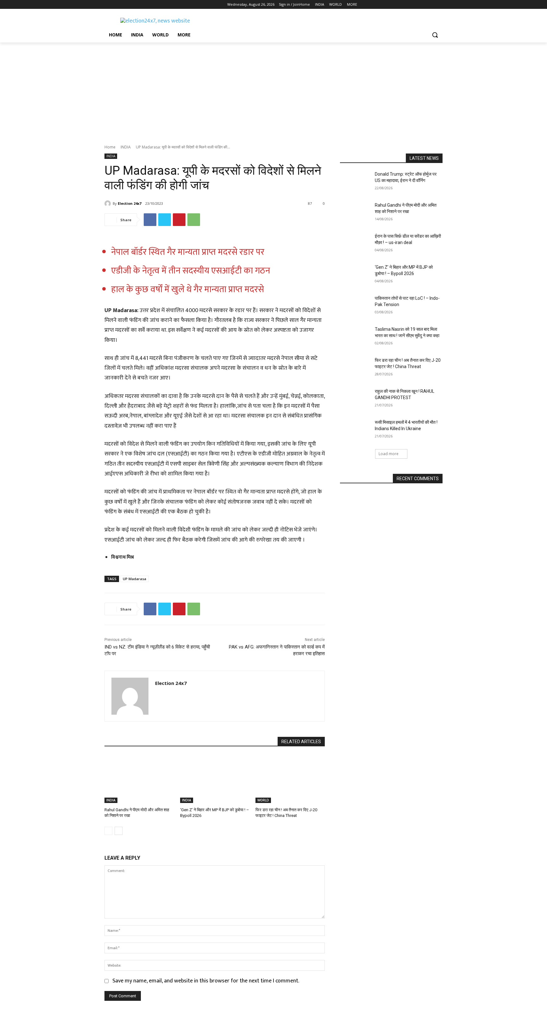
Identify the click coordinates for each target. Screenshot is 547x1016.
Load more (389, 453)
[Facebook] (108, 4)
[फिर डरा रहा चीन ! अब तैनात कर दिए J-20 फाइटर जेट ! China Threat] (290, 779)
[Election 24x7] (108, 203)
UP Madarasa (134, 578)
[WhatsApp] (193, 219)
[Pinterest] (179, 219)
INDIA (126, 147)
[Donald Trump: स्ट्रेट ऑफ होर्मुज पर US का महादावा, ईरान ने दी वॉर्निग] (355, 182)
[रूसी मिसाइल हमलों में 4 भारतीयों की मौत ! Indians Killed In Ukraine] (355, 430)
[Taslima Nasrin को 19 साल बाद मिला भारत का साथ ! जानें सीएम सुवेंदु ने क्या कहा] (355, 337)
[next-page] (119, 831)
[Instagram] (117, 4)
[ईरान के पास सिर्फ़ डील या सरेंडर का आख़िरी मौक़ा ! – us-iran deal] (355, 244)
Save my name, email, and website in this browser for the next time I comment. (205, 981)
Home (110, 147)
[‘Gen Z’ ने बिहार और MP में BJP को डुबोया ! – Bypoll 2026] (214, 779)
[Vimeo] (134, 4)
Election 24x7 (129, 203)
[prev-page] (108, 831)
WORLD (263, 800)
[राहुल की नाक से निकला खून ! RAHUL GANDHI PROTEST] (355, 399)
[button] (435, 34)
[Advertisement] (273, 90)
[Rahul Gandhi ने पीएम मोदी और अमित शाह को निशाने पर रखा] (139, 779)
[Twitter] (125, 4)
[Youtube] (143, 4)
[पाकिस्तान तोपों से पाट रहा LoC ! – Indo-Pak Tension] (355, 306)
